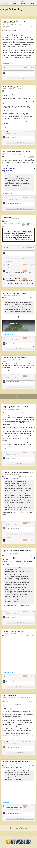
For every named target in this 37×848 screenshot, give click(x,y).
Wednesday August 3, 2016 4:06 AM (12, 295)
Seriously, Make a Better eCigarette (14, 357)
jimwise (8, 540)
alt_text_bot (9, 278)
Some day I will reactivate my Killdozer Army (17, 550)
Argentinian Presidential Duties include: (15, 472)
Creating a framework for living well (14, 21)
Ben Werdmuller (7, 26)
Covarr (7, 270)
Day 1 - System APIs (9, 695)
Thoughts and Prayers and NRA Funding (16, 151)
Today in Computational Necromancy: (15, 761)
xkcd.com (6, 221)
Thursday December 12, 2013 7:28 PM (12, 699)
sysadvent (6, 701)
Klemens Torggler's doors (11, 631)
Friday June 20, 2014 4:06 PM (10, 553)
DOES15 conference (14, 417)
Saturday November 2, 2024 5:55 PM (12, 88)
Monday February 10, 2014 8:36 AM (12, 633)
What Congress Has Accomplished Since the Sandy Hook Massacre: (9, 170)
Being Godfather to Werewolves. (10, 478)
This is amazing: (6, 299)
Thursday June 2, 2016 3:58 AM (11, 359)
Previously (4, 517)
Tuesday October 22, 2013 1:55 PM (12, 763)
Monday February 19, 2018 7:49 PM (12, 154)
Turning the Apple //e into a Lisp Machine (12, 767)
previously (10, 517)
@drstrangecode (17, 704)
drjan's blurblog (12, 9)
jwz (5, 156)
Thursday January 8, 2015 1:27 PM (12, 474)
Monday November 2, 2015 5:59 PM (12, 409)
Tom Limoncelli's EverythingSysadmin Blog (13, 412)
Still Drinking (7, 361)
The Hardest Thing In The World (13, 87)
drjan (7, 67)
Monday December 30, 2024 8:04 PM (12, 24)
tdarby (7, 264)
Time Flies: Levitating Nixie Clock (13, 293)
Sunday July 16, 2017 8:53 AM (10, 219)
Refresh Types (7, 217)
